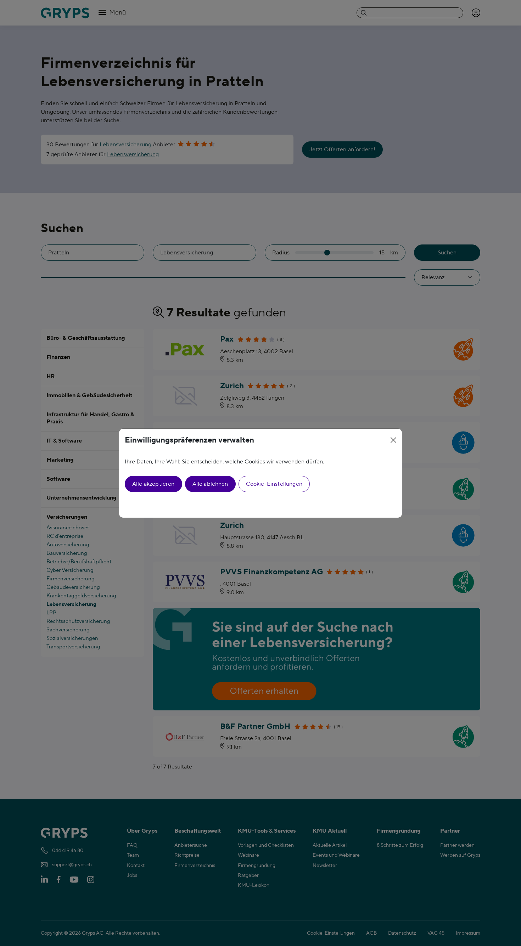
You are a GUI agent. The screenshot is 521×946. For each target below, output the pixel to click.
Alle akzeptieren (153, 484)
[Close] (393, 440)
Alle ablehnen (210, 484)
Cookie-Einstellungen (274, 484)
